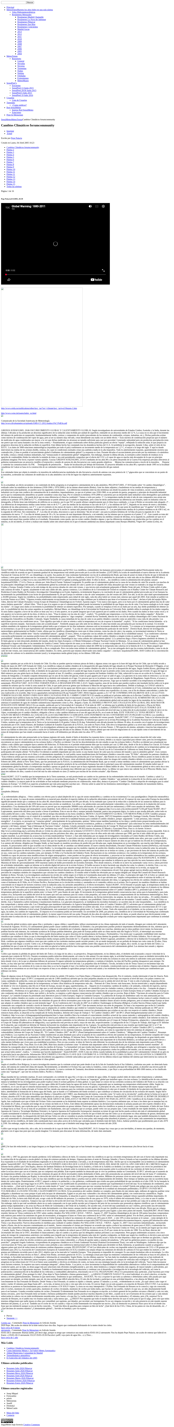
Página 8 (10, 164)
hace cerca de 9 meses (10, 1328)
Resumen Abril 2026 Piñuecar (19, 1376)
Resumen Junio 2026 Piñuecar (20, 1371)
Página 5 (10, 157)
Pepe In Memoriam (31, 1323)
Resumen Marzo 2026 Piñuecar (20, 1378)
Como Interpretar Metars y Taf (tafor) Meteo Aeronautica (31, 1350)
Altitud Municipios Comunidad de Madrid (25, 1353)
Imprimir (10, 131)
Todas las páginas (14, 186)
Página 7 (10, 162)
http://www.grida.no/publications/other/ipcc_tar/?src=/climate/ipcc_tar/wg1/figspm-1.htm (39, 408)
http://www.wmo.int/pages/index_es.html (18, 413)
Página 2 (10, 150)
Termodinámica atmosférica (18, 1355)
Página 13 (11, 179)
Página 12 (11, 177)
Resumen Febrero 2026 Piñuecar (21, 1380)
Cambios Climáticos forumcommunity (23, 147)
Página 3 (10, 152)
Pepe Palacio (16, 138)
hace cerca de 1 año (9, 1337)
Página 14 (11, 181)
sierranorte (6, 1330)
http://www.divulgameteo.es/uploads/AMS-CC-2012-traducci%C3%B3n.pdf (34, 423)
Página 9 (10, 167)
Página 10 (11, 169)
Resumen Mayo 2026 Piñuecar (20, 1373)
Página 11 (11, 172)
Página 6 (10, 159)
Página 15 (11, 184)
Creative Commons (31, 1424)
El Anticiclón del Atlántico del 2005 (22, 1358)
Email (9, 133)
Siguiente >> (12, 1318)
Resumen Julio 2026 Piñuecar (19, 1368)
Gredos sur (6, 1323)
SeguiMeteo (6, 119)
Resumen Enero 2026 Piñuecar (20, 1383)
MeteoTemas (16, 119)
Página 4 (10, 155)
